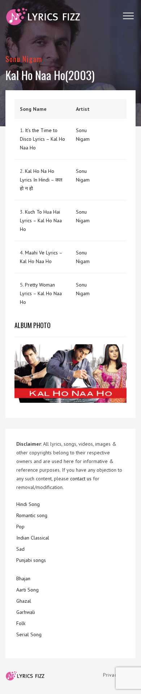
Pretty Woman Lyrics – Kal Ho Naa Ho (41, 293)
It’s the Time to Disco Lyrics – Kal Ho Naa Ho (42, 139)
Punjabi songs (31, 560)
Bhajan (23, 578)
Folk (20, 623)
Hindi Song (28, 504)
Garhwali (25, 612)
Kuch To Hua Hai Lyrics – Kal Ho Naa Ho (41, 220)
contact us (80, 478)
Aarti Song (27, 589)
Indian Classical (32, 537)
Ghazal (23, 601)
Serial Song (29, 634)
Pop (20, 526)
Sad (20, 549)
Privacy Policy (119, 675)
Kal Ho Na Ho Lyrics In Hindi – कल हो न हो (41, 180)
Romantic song (31, 515)
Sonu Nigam (23, 58)
